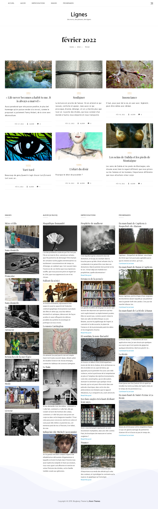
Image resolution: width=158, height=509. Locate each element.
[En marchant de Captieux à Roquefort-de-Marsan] (136, 229)
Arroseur (9, 329)
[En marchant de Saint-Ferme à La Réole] (136, 401)
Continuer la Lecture (126, 263)
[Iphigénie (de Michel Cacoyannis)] (60, 435)
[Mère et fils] (22, 226)
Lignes (79, 15)
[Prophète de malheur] (98, 226)
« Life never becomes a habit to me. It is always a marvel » (28, 99)
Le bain (46, 367)
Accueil (11, 3)
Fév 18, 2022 (120, 115)
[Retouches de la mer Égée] (22, 360)
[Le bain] (60, 370)
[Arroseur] (22, 333)
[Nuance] (98, 446)
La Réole (123, 354)
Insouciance (129, 97)
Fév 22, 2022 (69, 123)
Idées (28, 93)
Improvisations (38, 3)
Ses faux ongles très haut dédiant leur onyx (98, 400)
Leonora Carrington (53, 326)
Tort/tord (28, 170)
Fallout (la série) (51, 280)
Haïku (28, 165)
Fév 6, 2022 (19, 187)
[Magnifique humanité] (60, 226)
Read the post (86, 275)
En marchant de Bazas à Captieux (135, 267)
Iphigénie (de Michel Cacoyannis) (60, 431)
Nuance (85, 442)
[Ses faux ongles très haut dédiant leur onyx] (98, 405)
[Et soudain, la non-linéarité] (98, 339)
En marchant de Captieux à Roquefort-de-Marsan (132, 225)
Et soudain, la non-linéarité (95, 336)
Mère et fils (11, 223)
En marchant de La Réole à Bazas (135, 310)
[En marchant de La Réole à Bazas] (136, 314)
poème (79, 165)
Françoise (10, 276)
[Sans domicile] (22, 253)
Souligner (79, 97)
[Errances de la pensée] (98, 282)
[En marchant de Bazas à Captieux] (136, 270)
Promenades (68, 3)
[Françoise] (22, 279)
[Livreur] (22, 414)
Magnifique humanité (54, 223)
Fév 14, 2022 (69, 183)
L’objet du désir (79, 169)
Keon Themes (94, 501)
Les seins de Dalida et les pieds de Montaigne (129, 159)
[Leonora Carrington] (60, 329)
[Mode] (22, 387)
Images (54, 3)
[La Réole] (136, 357)
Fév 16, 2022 (120, 184)
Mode (8, 383)
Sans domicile (12, 250)
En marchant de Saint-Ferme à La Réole (136, 396)
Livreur (9, 410)
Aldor (23, 3)
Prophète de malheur (92, 223)
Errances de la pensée (92, 278)
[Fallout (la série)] (60, 284)
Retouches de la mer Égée (18, 356)
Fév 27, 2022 (19, 124)
